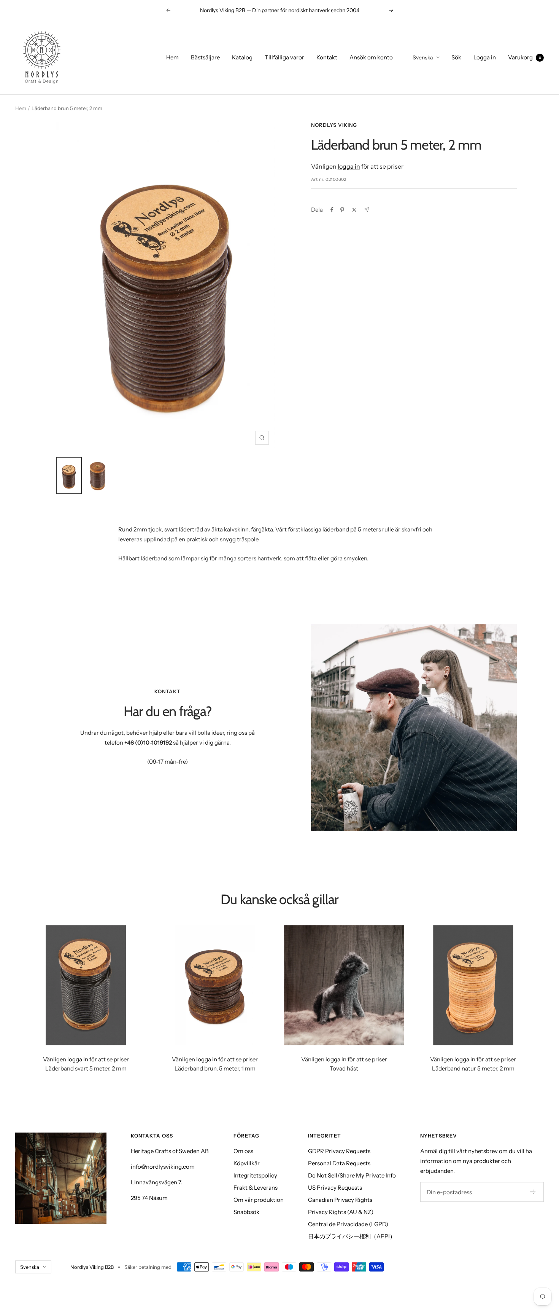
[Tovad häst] (344, 985)
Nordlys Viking (334, 125)
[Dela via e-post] (366, 209)
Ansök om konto (371, 57)
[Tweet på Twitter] (354, 209)
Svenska (423, 57)
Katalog (242, 57)
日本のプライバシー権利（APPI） (351, 1236)
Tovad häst (344, 1068)
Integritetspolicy (255, 1175)
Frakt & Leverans (255, 1187)
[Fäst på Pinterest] (342, 209)
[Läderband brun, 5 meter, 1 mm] (215, 985)
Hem (172, 57)
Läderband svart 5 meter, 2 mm (86, 1068)
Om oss (243, 1151)
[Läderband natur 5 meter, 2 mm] (473, 985)
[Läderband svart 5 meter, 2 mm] (86, 985)
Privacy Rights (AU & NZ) (340, 1212)
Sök (456, 57)
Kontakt (326, 57)
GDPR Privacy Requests (339, 1151)
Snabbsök (246, 1212)
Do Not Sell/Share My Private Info (352, 1175)
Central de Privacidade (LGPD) (348, 1224)
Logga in (484, 57)
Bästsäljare (205, 57)
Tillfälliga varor (284, 57)
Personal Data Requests (339, 1163)
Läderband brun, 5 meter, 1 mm (215, 1068)
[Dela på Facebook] (331, 209)
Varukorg (524, 57)
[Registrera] (533, 1192)
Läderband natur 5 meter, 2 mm (473, 1068)
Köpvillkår (246, 1163)
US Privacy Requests (335, 1187)
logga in (349, 166)
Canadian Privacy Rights (340, 1199)
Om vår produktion (258, 1199)
